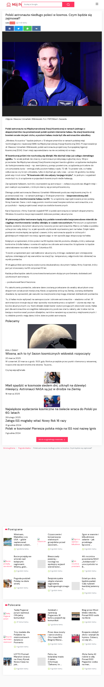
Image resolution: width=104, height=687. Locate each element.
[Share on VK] (36, 28)
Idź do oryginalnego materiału (51, 439)
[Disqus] (52, 487)
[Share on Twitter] (18, 28)
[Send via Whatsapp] (27, 28)
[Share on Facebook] (9, 28)
